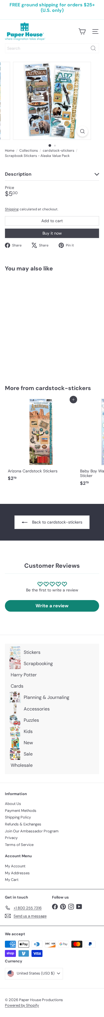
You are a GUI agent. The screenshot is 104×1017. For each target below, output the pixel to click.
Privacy (11, 837)
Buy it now (52, 233)
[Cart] (82, 31)
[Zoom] (82, 131)
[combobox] (52, 48)
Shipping (12, 209)
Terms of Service (19, 844)
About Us (13, 803)
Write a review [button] (52, 606)
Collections (28, 151)
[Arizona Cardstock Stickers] (41, 442)
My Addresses (17, 873)
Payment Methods (20, 810)
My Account (15, 866)
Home (9, 151)
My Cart (11, 879)
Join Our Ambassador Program (32, 831)
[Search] (93, 48)
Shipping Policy (18, 817)
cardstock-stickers (58, 151)
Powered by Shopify (22, 1005)
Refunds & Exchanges (23, 824)
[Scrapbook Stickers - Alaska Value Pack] (41, 324)
